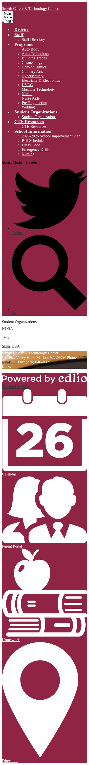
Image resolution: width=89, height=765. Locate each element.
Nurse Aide (31, 98)
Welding (28, 107)
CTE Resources (34, 126)
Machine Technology (38, 89)
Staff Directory (33, 39)
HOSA (7, 328)
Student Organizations (39, 117)
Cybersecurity (33, 76)
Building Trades (34, 58)
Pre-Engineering (34, 103)
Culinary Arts (32, 71)
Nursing (28, 94)
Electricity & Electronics (41, 80)
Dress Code (31, 145)
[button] (19, 34)
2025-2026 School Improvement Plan (51, 136)
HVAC (27, 85)
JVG (5, 337)
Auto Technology (35, 54)
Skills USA (11, 346)
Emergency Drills (35, 149)
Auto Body (30, 49)
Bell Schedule (33, 140)
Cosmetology (32, 62)
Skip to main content (18, 4)
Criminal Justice (34, 67)
